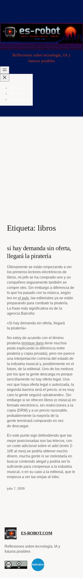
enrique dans (33, 343)
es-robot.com (36, 533)
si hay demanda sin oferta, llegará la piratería (39, 251)
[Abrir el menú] (4, 70)
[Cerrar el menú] (4, 77)
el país (23, 298)
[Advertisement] (41, 175)
